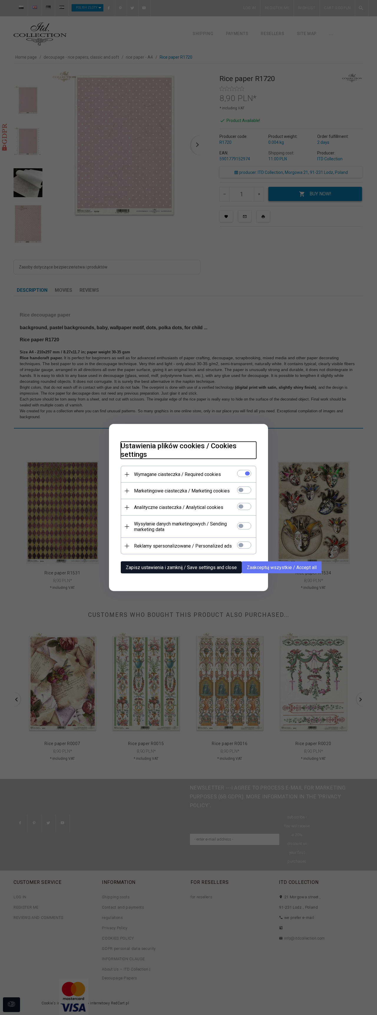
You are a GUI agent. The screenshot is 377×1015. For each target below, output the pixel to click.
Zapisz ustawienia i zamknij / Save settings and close (181, 567)
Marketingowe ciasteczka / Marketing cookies (182, 491)
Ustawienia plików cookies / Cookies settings (179, 450)
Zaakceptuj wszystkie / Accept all (282, 567)
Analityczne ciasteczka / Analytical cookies (178, 507)
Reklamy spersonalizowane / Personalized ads (183, 546)
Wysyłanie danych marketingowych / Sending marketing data (180, 526)
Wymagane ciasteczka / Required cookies (177, 474)
